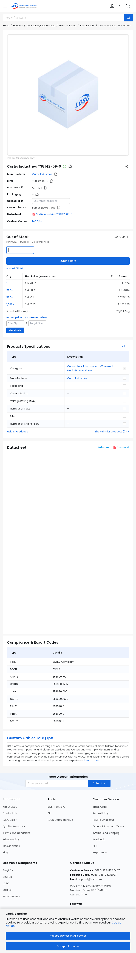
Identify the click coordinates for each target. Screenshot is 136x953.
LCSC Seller (9, 820)
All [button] (123, 346)
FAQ (95, 846)
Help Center (100, 852)
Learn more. (91, 760)
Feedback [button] (99, 839)
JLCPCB (7, 877)
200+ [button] (9, 290)
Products (18, 25)
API (49, 813)
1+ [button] (7, 283)
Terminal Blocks (67, 25)
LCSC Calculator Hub (60, 820)
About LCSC (10, 807)
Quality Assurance (14, 826)
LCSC (6, 883)
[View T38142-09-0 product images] (68, 95)
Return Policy (101, 813)
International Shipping (106, 833)
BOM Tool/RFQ (56, 807)
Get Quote (15, 330)
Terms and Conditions (16, 833)
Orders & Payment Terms (108, 826)
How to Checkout (103, 820)
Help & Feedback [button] (17, 431)
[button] (5, 6)
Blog (5, 852)
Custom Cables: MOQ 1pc (30, 737)
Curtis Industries (42, 174)
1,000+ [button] (10, 304)
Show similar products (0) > (112, 431)
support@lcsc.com (90, 879)
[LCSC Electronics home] (24, 6)
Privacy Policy (11, 839)
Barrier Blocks (87, 25)
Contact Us (10, 813)
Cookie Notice (11, 846)
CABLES (7, 890)
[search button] (128, 17)
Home (6, 25)
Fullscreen (104, 447)
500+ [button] (9, 297)
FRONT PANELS (11, 896)
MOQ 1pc (37, 221)
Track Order (100, 807)
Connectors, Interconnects (41, 25)
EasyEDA (8, 870)
